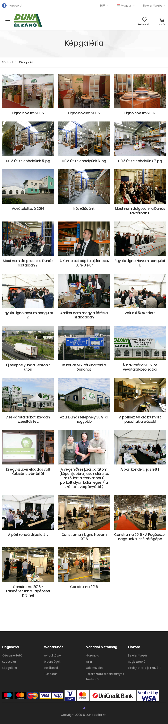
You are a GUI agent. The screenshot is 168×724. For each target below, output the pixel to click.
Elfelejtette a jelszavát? (144, 668)
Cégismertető (12, 655)
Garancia (92, 655)
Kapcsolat (16, 5)
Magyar (126, 5)
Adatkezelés (94, 668)
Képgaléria (9, 668)
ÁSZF (89, 662)
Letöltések (51, 668)
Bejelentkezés (152, 5)
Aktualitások (52, 655)
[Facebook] (4, 5)
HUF (102, 5)
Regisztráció (136, 662)
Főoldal (7, 62)
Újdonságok (52, 662)
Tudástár (50, 674)
